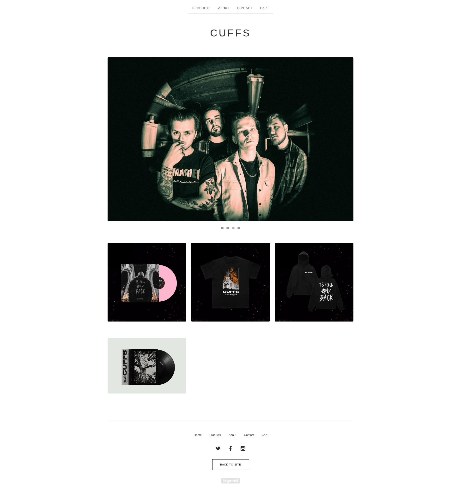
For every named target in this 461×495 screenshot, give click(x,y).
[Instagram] (243, 448)
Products (201, 8)
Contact (244, 8)
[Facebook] (230, 448)
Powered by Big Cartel (230, 480)
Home (198, 435)
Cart (264, 8)
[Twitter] (218, 448)
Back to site (230, 464)
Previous (116, 139)
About (223, 8)
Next (345, 139)
